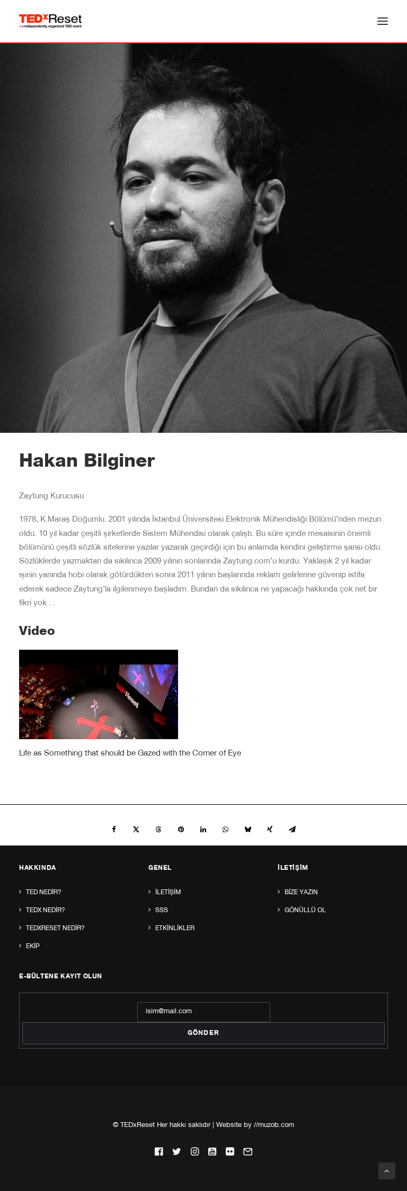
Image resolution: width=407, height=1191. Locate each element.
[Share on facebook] (114, 829)
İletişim (168, 892)
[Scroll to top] (386, 1171)
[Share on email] (292, 829)
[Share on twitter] (136, 829)
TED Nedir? (43, 892)
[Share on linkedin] (203, 829)
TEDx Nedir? (45, 910)
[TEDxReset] (50, 21)
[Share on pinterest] (180, 829)
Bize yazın (301, 892)
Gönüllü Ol (305, 910)
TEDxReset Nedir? (55, 928)
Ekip (33, 946)
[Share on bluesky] (247, 829)
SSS (161, 910)
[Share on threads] (158, 829)
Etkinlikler (174, 928)
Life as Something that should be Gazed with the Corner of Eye (130, 754)
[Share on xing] (269, 829)
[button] (382, 21)
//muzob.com (274, 1125)
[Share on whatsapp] (225, 829)
